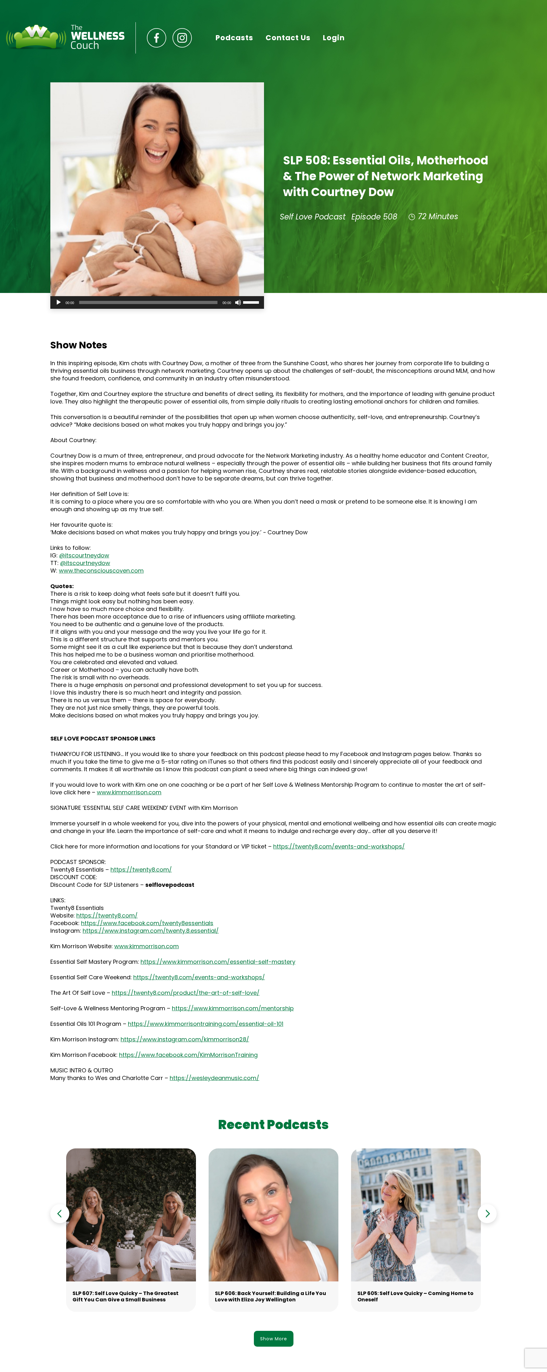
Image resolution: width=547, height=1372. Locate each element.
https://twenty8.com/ (141, 869)
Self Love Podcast (313, 217)
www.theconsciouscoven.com (101, 571)
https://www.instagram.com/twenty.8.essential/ (151, 931)
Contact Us (288, 38)
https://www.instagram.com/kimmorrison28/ (185, 1039)
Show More (273, 1339)
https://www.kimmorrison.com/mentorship (233, 1008)
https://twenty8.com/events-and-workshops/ (339, 846)
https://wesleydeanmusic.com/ (214, 1078)
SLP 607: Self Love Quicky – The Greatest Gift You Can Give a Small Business (125, 1296)
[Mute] (238, 302)
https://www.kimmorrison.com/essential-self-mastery (218, 962)
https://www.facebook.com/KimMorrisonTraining (188, 1055)
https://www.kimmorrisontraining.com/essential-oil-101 (205, 1024)
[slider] (252, 302)
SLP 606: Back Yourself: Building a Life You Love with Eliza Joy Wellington (270, 1296)
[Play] (58, 302)
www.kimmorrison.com (129, 792)
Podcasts (234, 38)
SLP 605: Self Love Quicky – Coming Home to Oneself (415, 1296)
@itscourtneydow (84, 555)
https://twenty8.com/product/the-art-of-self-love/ (186, 993)
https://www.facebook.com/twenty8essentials (147, 923)
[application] (157, 302)
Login (334, 38)
